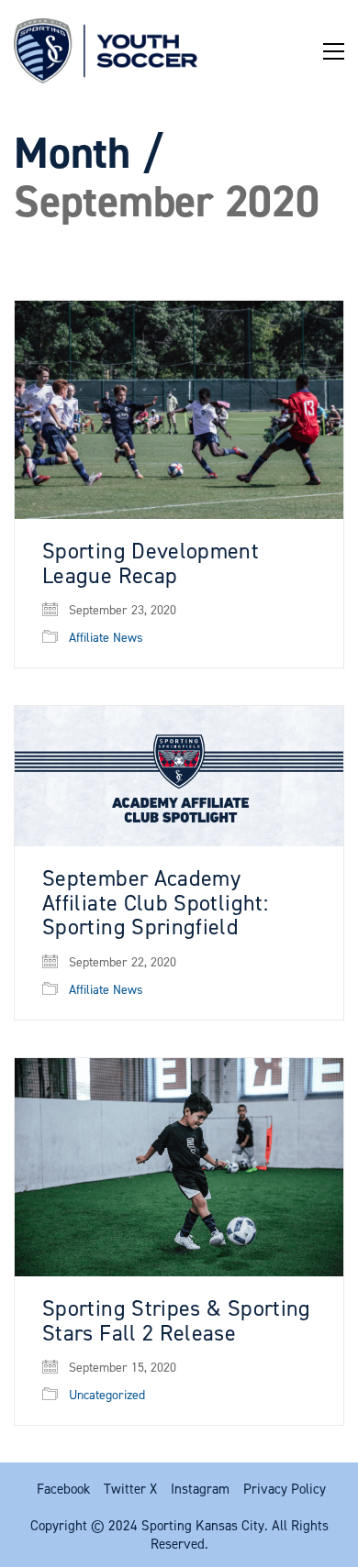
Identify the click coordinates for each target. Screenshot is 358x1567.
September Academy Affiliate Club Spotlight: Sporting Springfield (155, 902)
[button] (333, 51)
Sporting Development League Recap (150, 563)
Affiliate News (106, 638)
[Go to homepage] (105, 50)
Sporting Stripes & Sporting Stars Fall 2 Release (176, 1321)
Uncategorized (107, 1395)
